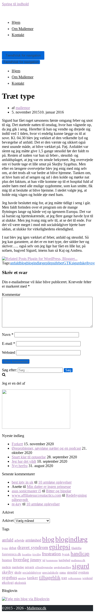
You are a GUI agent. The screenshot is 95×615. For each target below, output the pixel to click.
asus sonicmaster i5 (26, 491)
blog (23, 263)
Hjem (16, 22)
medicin (6, 567)
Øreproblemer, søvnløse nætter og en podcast (46, 448)
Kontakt (18, 35)
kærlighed (64, 560)
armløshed (33, 540)
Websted (8, 352)
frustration (51, 553)
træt (64, 578)
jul (43, 560)
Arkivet (8, 520)
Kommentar (11, 294)
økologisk (20, 582)
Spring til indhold (15, 4)
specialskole (50, 572)
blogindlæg (35, 263)
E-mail (8, 343)
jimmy (35, 559)
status (62, 572)
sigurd (76, 263)
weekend (87, 578)
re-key (16, 504)
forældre (26, 554)
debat (12, 548)
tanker (32, 577)
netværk (29, 567)
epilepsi (50, 263)
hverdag (21, 559)
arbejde (19, 540)
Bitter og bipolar (58, 491)
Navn (7, 334)
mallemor (23, 108)
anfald (15, 263)
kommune (52, 560)
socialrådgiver (31, 572)
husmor (7, 560)
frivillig (36, 554)
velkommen (74, 578)
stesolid (72, 572)
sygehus (9, 577)
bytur (5, 548)
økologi (8, 582)
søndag (22, 578)
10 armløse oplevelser (55, 482)
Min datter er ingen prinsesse (49, 487)
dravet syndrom (32, 547)
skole (17, 572)
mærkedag (18, 567)
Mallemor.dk (36, 608)
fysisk (66, 554)
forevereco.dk (11, 554)
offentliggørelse (44, 567)
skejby (86, 263)
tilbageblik (49, 577)
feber (59, 263)
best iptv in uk (22, 482)
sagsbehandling (62, 567)
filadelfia (76, 548)
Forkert (17, 444)
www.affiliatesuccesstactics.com (36, 495)
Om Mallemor (22, 29)
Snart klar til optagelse (29, 457)
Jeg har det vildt (24, 461)
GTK (67, 263)
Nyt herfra (20, 466)
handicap (80, 554)
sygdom (83, 572)
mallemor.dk (78, 560)
